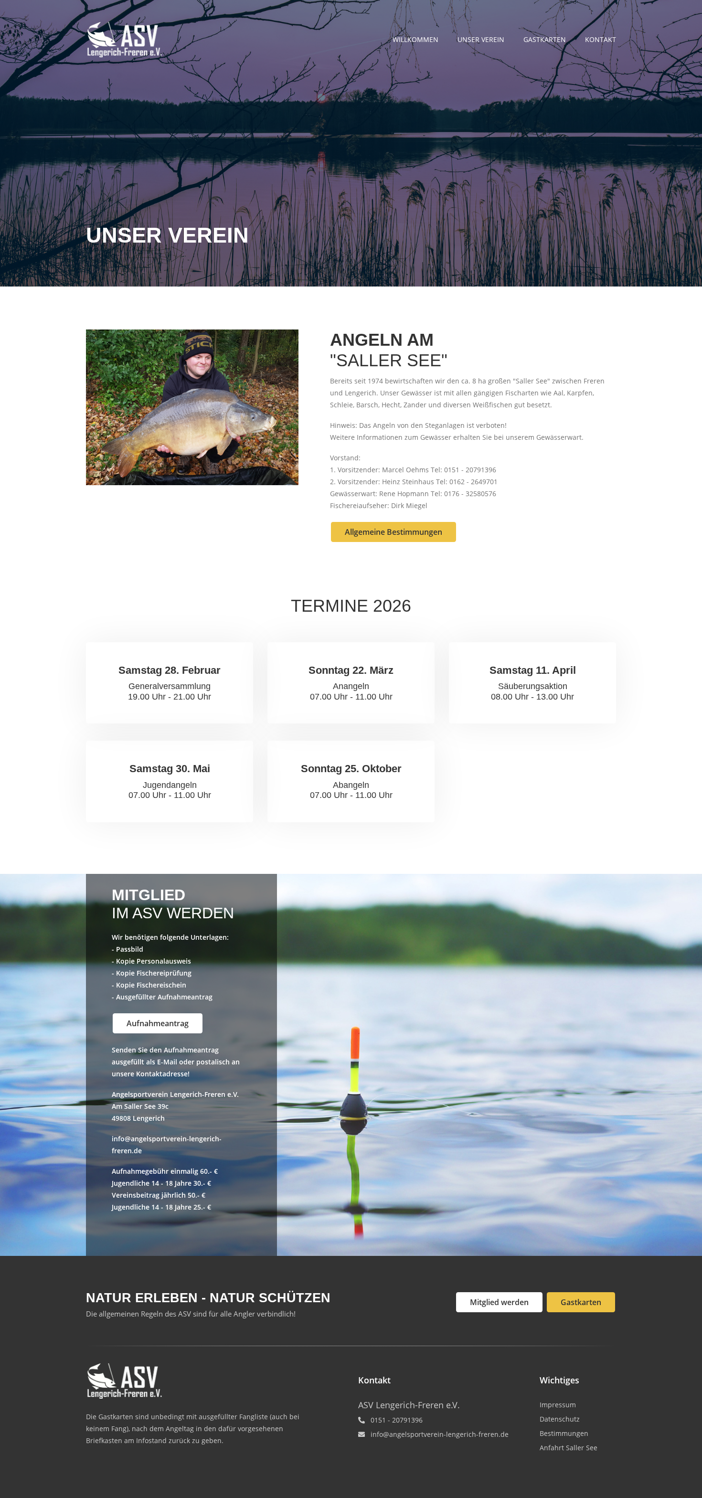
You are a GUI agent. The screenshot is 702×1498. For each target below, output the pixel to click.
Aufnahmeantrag (158, 1023)
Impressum (558, 1404)
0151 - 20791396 (397, 1419)
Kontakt (600, 39)
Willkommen (415, 39)
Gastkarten (544, 39)
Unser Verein (480, 39)
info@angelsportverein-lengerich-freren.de (440, 1434)
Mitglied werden (499, 1302)
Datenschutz (560, 1419)
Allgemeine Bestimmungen (393, 532)
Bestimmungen (564, 1433)
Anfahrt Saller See (568, 1447)
